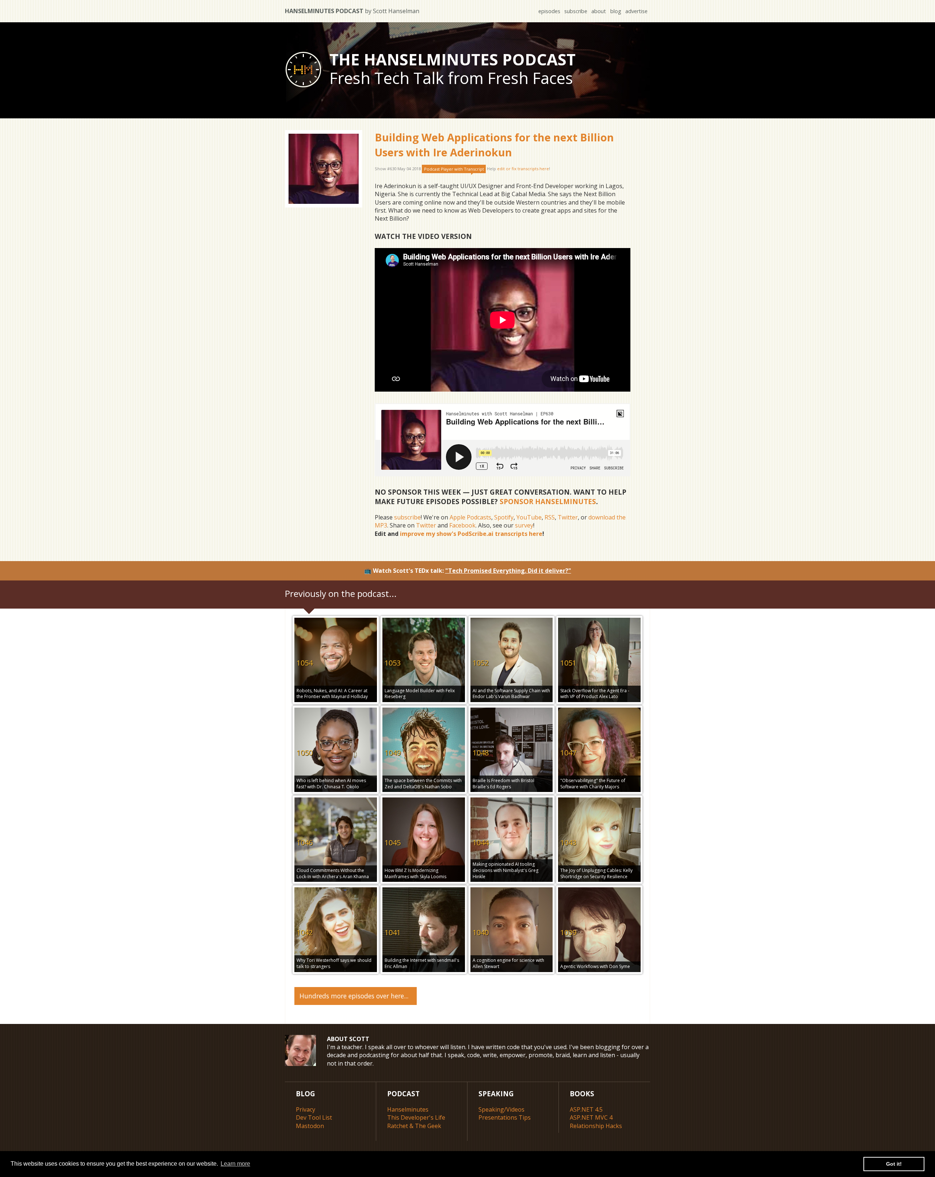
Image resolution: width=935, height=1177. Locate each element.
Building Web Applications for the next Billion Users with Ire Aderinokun (494, 144)
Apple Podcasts (470, 517)
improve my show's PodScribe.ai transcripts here (471, 534)
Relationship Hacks (596, 1126)
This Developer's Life (416, 1117)
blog (615, 11)
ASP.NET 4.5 (586, 1109)
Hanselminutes (407, 1109)
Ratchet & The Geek (414, 1126)
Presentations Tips (504, 1117)
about (598, 11)
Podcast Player (454, 169)
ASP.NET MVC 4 (591, 1117)
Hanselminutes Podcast (352, 11)
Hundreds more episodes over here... (353, 995)
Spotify (504, 517)
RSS (550, 517)
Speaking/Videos (501, 1109)
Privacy (305, 1109)
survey (524, 525)
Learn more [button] (235, 1164)
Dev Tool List (314, 1117)
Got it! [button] (894, 1164)
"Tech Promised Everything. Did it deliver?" (508, 571)
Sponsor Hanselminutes (548, 501)
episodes (549, 11)
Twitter (568, 517)
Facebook (462, 525)
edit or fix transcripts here (523, 169)
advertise (636, 11)
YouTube (529, 517)
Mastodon (310, 1126)
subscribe (575, 11)
